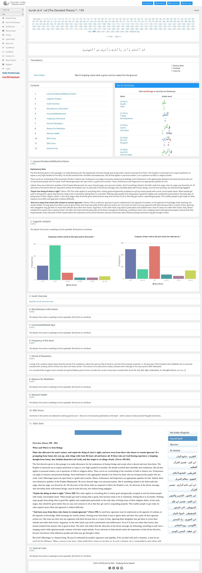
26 (124, 19)
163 (33, 29)
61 (88, 21)
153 (150, 26)
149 (132, 26)
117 (146, 24)
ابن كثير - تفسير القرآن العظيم (185, 464)
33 (149, 19)
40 (175, 19)
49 (44, 21)
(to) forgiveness (126, 118)
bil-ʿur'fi (123, 140)
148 (127, 26)
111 (118, 24)
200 (98, 31)
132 (52, 26)
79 (153, 21)
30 (139, 19)
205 (122, 31)
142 (99, 26)
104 (85, 24)
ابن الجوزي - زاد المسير (185, 519)
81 (160, 21)
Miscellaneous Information (57, 108)
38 (168, 19)
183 (127, 29)
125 (183, 24)
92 (37, 24)
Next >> (118, 36)
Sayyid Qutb (175, 438)
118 (150, 24)
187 (146, 29)
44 (189, 19)
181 (118, 29)
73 (131, 21)
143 (104, 26)
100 (66, 24)
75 (139, 21)
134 (61, 26)
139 (85, 26)
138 (80, 26)
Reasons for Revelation (56, 128)
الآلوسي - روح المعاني (185, 525)
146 (118, 26)
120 (160, 24)
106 (94, 24)
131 (47, 26)
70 (121, 21)
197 (192, 29)
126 (188, 24)
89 (189, 21)
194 (178, 29)
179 (108, 29)
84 (171, 21)
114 (132, 24)
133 (57, 26)
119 (155, 24)
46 (34, 21)
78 (150, 21)
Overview (36, 19)
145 (113, 26)
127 (192, 24)
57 (73, 21)
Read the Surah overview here (41, 301)
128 (33, 26)
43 (186, 19)
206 (126, 31)
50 (48, 21)
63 (95, 21)
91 (33, 24)
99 (62, 24)
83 (168, 21)
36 (160, 19)
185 (136, 29)
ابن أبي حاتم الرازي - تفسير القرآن (183, 487)
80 (157, 21)
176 (94, 29)
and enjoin (124, 130)
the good (123, 143)
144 (108, 26)
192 (169, 29)
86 (179, 21)
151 (141, 26)
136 (71, 26)
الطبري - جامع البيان (186, 456)
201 (103, 31)
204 (117, 31)
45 (193, 19)
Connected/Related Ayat (56, 113)
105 (90, 24)
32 (146, 19)
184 (132, 29)
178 (104, 29)
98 (59, 24)
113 (127, 24)
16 (88, 19)
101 (71, 24)
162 (192, 26)
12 (73, 19)
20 (102, 19)
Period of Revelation (55, 123)
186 (141, 29)
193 (174, 29)
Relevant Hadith (53, 133)
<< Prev (109, 36)
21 (106, 19)
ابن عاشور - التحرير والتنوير (183, 495)
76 (142, 21)
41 (178, 19)
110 (113, 24)
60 (84, 21)
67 (110, 21)
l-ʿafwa (123, 116)
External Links (52, 148)
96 (51, 24)
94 (44, 24)
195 (183, 29)
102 (76, 24)
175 (90, 29)
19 (99, 19)
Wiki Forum (51, 138)
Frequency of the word (56, 118)
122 (169, 24)
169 (61, 29)
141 (94, 26)
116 (141, 24)
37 (164, 19)
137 (76, 26)
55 (66, 21)
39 (171, 19)
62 (92, 21)
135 (66, 26)
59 (81, 21)
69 (117, 21)
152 (146, 26)
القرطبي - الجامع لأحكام (185, 473)
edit (32, 163)
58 (77, 21)
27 (128, 19)
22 (110, 19)
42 (182, 19)
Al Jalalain (174, 450)
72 (128, 21)
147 (122, 26)
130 (43, 26)
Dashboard (161, 3)
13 (77, 19)
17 (91, 19)
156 (164, 26)
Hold (122, 106)
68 (113, 21)
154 (155, 26)
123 (174, 24)
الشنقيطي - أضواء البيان (185, 513)
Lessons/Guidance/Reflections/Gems (61, 94)
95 (48, 24)
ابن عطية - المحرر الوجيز (184, 531)
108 (104, 24)
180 (113, 29)
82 (164, 21)
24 (117, 19)
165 (43, 29)
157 (169, 26)
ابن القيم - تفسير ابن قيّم (184, 501)
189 (155, 29)
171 (71, 29)
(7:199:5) (123, 149)
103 (80, 24)
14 (81, 19)
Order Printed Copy (11, 73)
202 (108, 31)
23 (113, 19)
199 (94, 31)
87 (182, 21)
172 (76, 29)
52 (55, 21)
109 (108, 24)
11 (70, 19)
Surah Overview (53, 104)
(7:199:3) (123, 125)
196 (188, 29)
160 (183, 26)
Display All (148, 3)
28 (131, 19)
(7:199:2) (123, 113)
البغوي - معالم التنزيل (186, 479)
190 (160, 29)
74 (135, 21)
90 (193, 21)
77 (146, 21)
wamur (123, 127)
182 (122, 29)
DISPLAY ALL (135, 31)
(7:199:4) (123, 138)
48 (41, 21)
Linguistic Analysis (54, 99)
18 (95, 19)
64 (99, 21)
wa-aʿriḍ (123, 152)
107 (99, 24)
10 (66, 19)
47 (37, 21)
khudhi (123, 104)
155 (160, 26)
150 (136, 26)
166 (47, 29)
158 (174, 26)
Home (196, 10)
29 (135, 19)
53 (59, 21)
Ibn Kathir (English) (178, 432)
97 (55, 24)
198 (89, 31)
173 (80, 29)
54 (63, 21)
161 (188, 26)
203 (112, 31)
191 (164, 29)
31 (142, 19)
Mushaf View (174, 3)
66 (106, 21)
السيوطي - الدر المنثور (185, 507)
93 (41, 24)
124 (178, 24)
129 (38, 26)
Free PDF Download (10, 77)
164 (38, 29)
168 (57, 29)
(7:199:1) (123, 101)
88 (186, 21)
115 (136, 24)
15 (84, 19)
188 (150, 29)
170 (66, 29)
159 (178, 26)
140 (90, 26)
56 (70, 21)
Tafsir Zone (187, 3)
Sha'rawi (173, 444)
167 (52, 29)
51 (52, 21)
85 (175, 21)
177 (99, 29)
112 (122, 24)
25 (120, 19)
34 (153, 19)
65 (102, 21)
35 (157, 19)
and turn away (126, 154)
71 (124, 21)
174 (85, 29)
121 (164, 24)
